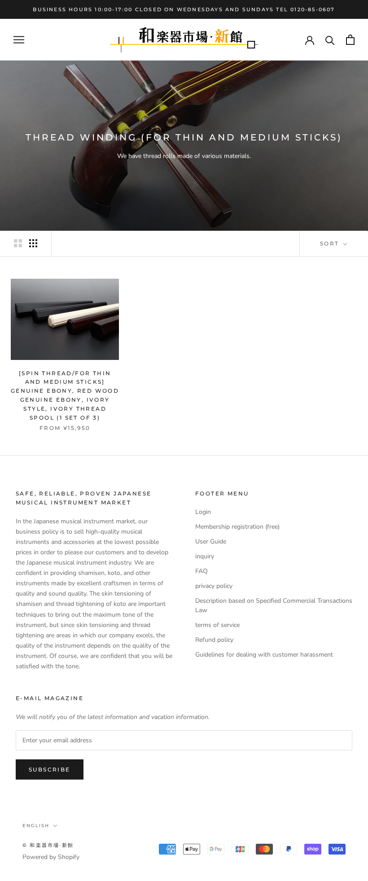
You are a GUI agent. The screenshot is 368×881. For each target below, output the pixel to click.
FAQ (201, 571)
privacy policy (213, 586)
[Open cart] (350, 40)
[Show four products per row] (33, 243)
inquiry (204, 556)
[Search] (330, 39)
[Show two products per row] (18, 243)
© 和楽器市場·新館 (48, 845)
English (35, 825)
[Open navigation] (18, 40)
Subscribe (49, 769)
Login (203, 512)
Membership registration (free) (237, 526)
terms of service (217, 625)
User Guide (210, 541)
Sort (331, 243)
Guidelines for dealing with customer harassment (264, 654)
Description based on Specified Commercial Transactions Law (273, 605)
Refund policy (214, 640)
